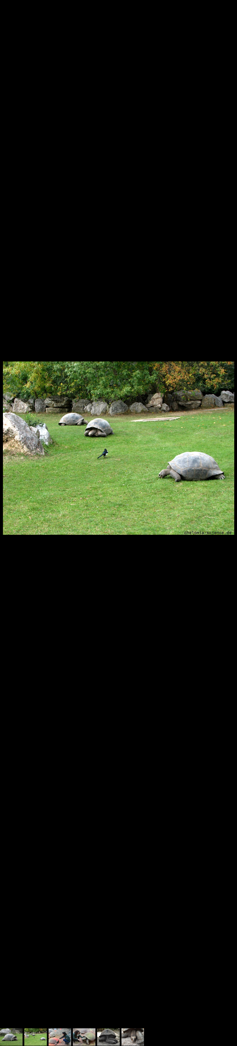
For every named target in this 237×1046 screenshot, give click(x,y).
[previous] (6, 517)
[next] (231, 517)
